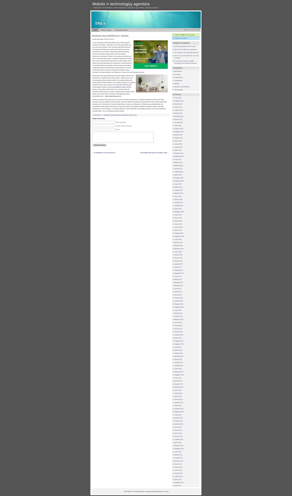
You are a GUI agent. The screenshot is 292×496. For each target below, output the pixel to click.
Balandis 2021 (178, 165)
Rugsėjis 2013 (178, 408)
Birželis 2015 (178, 350)
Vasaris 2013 (178, 430)
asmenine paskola (191, 29)
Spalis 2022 (178, 125)
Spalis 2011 (178, 479)
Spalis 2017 (178, 267)
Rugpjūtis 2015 (179, 344)
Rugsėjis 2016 (178, 304)
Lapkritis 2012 (178, 439)
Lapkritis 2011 (178, 476)
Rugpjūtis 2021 (179, 156)
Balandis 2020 (178, 193)
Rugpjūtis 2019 (179, 212)
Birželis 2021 (178, 162)
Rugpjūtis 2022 (179, 132)
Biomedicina (178, 71)
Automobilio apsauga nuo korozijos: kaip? (153, 153)
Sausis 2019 (178, 224)
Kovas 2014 (178, 390)
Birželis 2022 (178, 135)
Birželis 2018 (178, 242)
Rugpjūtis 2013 (179, 412)
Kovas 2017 (178, 288)
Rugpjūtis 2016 (179, 307)
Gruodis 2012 (178, 436)
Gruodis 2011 (178, 473)
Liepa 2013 (177, 415)
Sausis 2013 (178, 433)
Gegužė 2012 (178, 458)
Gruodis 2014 (178, 362)
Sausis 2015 (178, 359)
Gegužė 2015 (178, 353)
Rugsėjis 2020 (178, 178)
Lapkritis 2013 (178, 402)
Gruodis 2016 (178, 298)
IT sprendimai (178, 77)
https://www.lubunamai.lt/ (113, 96)
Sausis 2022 (178, 144)
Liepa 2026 (177, 98)
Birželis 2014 (178, 381)
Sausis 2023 (178, 119)
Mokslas (176, 83)
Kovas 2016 (178, 322)
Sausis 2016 (178, 328)
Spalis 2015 (178, 338)
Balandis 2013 (178, 424)
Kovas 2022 (178, 141)
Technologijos (178, 90)
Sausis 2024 (178, 107)
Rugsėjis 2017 (178, 270)
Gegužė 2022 (178, 138)
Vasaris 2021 (178, 168)
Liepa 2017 (177, 276)
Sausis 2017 (178, 295)
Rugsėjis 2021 (178, 153)
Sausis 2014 (178, 396)
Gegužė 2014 (178, 384)
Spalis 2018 (178, 230)
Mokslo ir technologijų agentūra (121, 4)
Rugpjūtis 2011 (179, 482)
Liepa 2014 (177, 378)
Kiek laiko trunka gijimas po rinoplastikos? (185, 49)
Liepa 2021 (177, 159)
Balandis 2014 (178, 387)
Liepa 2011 (177, 485)
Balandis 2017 (178, 285)
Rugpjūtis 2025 (179, 101)
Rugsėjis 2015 (178, 341)
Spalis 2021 (178, 150)
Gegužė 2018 (178, 245)
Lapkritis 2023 (178, 110)
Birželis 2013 (178, 418)
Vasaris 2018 (178, 255)
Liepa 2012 (177, 452)
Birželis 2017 (178, 279)
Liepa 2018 (177, 239)
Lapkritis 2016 (178, 301)
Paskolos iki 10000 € (180, 38)
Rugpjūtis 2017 (179, 273)
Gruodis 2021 (178, 147)
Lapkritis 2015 (178, 335)
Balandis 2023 (178, 116)
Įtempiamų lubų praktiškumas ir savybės (110, 36)
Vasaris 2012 (178, 467)
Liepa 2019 (177, 215)
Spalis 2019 (178, 208)
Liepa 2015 (177, 347)
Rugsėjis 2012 (178, 445)
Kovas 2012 (178, 464)
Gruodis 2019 (178, 202)
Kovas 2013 (178, 427)
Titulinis (95, 30)
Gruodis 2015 (178, 332)
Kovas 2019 (178, 218)
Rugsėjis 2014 (178, 372)
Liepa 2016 (177, 310)
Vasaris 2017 (178, 292)
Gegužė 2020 (178, 190)
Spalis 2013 (178, 405)
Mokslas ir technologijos (181, 87)
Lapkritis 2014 (178, 365)
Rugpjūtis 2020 (179, 181)
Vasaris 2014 (178, 393)
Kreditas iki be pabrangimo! (184, 35)
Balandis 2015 (178, 356)
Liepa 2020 (177, 184)
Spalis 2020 (178, 175)
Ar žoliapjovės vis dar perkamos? (104, 153)
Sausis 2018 (178, 258)
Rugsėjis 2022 (178, 128)
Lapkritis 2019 (178, 205)
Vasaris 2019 (178, 221)
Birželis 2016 (178, 313)
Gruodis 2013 (178, 399)
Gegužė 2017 (178, 282)
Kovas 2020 (178, 196)
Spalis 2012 (178, 442)
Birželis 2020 (178, 187)
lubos (135, 115)
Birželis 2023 (178, 113)
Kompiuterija (178, 80)
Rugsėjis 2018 (178, 233)
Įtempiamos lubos (119, 87)
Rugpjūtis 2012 (179, 449)
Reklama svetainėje (105, 30)
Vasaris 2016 (178, 325)
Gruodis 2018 (178, 227)
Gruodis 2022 (178, 122)
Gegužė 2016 (178, 316)
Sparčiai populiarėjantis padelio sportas (185, 46)
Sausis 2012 (178, 470)
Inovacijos (97, 115)
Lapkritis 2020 (178, 172)
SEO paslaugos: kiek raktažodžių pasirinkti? (186, 52)
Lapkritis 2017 (178, 264)
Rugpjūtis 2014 (179, 375)
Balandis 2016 (178, 319)
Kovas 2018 (178, 252)
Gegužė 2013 (178, 421)
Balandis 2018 (178, 248)
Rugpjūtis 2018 (179, 236)
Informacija (100, 39)
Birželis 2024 (178, 104)
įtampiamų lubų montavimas (112, 115)
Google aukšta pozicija (121, 30)
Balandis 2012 (178, 461)
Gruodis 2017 (178, 261)
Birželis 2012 (178, 455)
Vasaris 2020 (178, 199)
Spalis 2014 (178, 368)
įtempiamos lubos (127, 115)
